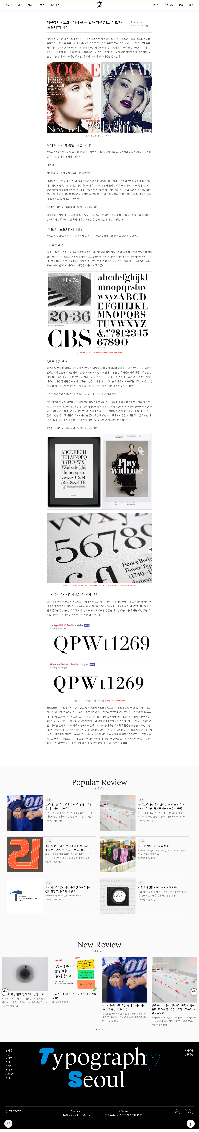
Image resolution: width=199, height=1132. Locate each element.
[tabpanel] (25, 982)
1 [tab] (96, 1029)
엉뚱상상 (189, 1054)
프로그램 (169, 4)
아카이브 (55, 5)
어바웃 (155, 4)
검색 (191, 4)
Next (194, 991)
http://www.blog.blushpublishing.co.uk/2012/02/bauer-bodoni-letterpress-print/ (102, 585)
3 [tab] (102, 1029)
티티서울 (189, 1050)
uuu (108, 751)
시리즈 (31, 5)
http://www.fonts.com (116, 701)
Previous (5, 991)
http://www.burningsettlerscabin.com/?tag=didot (102, 353)
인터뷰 (9, 5)
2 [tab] (99, 1029)
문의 (181, 4)
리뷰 (20, 5)
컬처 (42, 5)
